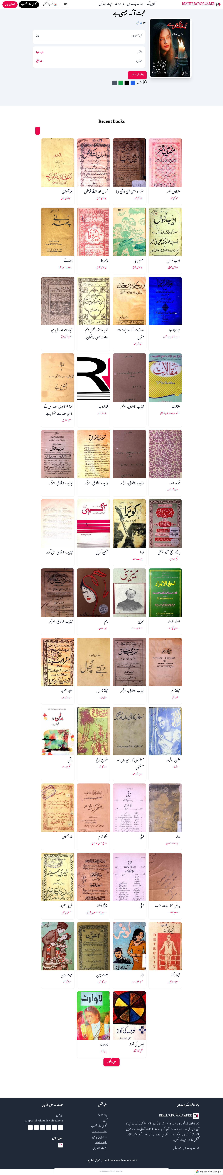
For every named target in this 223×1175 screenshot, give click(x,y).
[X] (54, 1127)
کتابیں (152, 4)
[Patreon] (30, 1127)
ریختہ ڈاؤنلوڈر (102, 1115)
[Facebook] (60, 1127)
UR (65, 4)
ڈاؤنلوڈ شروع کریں (137, 75)
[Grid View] (37, 131)
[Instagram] (42, 1127)
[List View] (32, 131)
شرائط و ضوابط (101, 1143)
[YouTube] (48, 1127)
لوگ (148, 4)
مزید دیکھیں (111, 1062)
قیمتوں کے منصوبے (99, 1126)
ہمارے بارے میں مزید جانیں (186, 1148)
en (60, 1145)
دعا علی (139, 23)
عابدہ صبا (40, 52)
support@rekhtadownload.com (44, 1121)
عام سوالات (120, 4)
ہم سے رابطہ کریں (105, 4)
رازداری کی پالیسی (99, 1137)
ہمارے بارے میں (135, 4)
